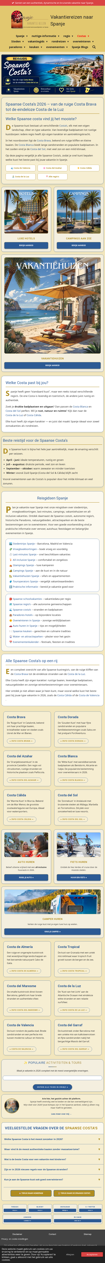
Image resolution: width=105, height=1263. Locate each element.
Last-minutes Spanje (25, 554)
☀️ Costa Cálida (84, 168)
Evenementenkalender (26, 642)
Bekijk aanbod (26, 245)
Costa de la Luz (14, 415)
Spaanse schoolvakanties (27, 598)
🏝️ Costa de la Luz (20, 176)
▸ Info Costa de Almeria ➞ (24, 971)
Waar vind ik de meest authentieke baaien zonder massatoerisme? (52, 1149)
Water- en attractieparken (28, 636)
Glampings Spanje (23, 565)
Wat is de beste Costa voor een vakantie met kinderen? (52, 1159)
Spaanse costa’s (22, 609)
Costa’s (63, 125)
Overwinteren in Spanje (26, 620)
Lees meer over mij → (61, 1114)
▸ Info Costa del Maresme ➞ (25, 1010)
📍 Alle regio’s (52, 176)
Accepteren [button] (92, 1254)
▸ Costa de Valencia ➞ (21, 1049)
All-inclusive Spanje (24, 559)
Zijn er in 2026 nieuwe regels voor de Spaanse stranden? (52, 1169)
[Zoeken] (94, 47)
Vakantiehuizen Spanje (26, 576)
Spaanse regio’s (22, 604)
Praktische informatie (25, 586)
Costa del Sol (37, 149)
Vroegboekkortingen (25, 549)
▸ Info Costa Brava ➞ (21, 741)
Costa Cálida (34, 415)
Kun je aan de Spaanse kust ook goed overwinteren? (52, 1179)
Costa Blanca (26, 144)
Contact (52, 1234)
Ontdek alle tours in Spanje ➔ (52, 1087)
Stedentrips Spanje (24, 543)
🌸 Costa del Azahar (52, 168)
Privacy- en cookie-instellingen (14, 1239)
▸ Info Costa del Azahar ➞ (24, 780)
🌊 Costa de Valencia (20, 168)
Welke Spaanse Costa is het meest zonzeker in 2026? (52, 1139)
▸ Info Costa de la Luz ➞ (74, 1010)
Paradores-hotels (23, 615)
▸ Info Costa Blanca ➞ (73, 780)
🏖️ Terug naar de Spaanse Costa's (74, 1193)
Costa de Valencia (89, 695)
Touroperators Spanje (25, 581)
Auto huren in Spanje (25, 625)
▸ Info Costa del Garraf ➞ (75, 1049)
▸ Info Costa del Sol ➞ (73, 819)
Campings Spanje (23, 570)
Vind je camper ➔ (52, 931)
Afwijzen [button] (70, 1254)
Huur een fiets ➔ (79, 877)
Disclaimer (17, 1234)
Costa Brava (44, 140)
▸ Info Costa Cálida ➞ (21, 819)
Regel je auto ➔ (26, 877)
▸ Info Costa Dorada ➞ (73, 741)
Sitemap (87, 1234)
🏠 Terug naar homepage (31, 1193)
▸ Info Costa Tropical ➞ (74, 971)
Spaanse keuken (22, 631)
